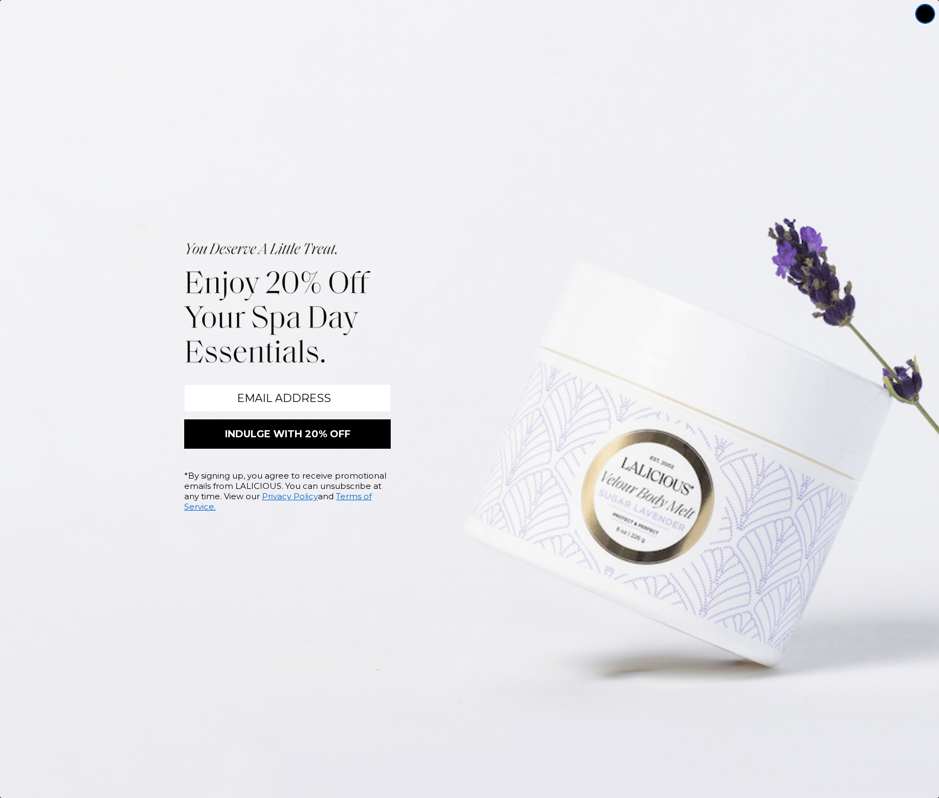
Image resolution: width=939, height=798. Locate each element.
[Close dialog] (925, 13)
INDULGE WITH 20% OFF (287, 434)
